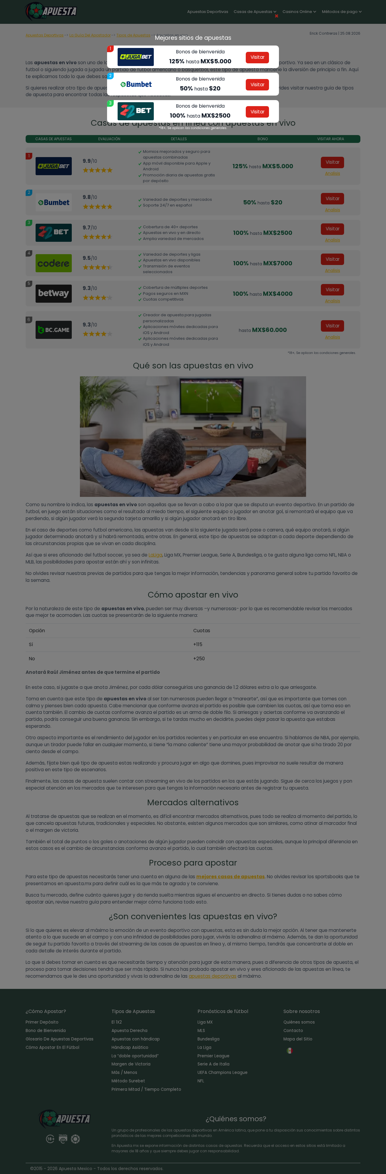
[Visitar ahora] (136, 57)
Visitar (257, 57)
